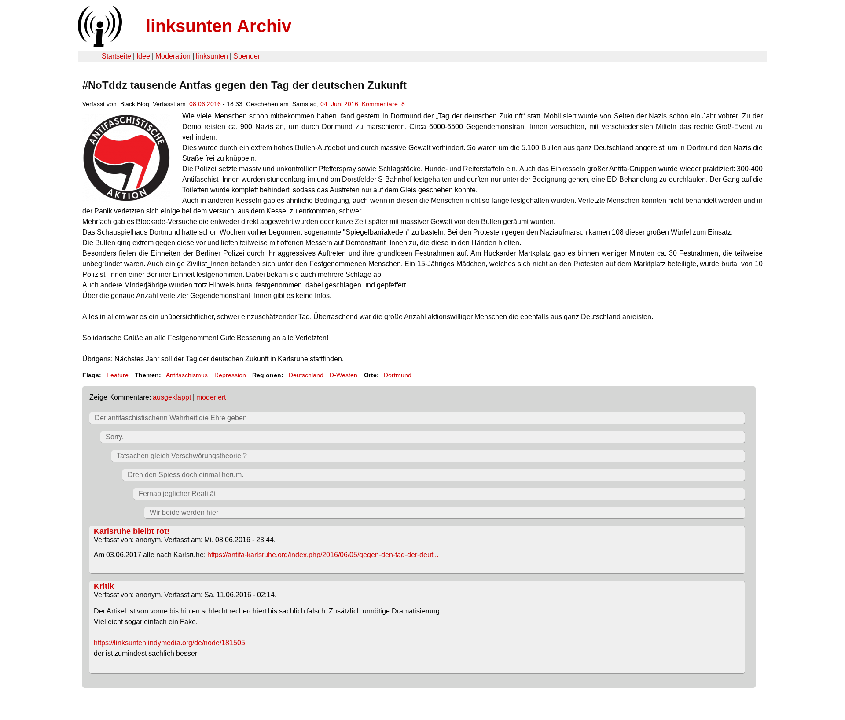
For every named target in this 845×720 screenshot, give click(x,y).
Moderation (173, 56)
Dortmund (397, 374)
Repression (230, 374)
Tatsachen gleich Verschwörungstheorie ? (182, 455)
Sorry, (115, 437)
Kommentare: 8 (383, 103)
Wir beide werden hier (184, 512)
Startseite (116, 56)
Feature (118, 374)
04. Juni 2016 (339, 103)
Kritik (104, 586)
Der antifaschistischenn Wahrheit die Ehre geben (171, 418)
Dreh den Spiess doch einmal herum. (185, 474)
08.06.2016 (205, 103)
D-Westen (343, 374)
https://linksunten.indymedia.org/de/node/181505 (169, 643)
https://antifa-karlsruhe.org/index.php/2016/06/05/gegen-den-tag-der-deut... (322, 554)
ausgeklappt (172, 397)
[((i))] (99, 44)
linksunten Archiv (218, 26)
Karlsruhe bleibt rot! (131, 531)
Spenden (247, 56)
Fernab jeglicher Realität (177, 493)
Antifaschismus (187, 374)
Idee (143, 56)
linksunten (212, 56)
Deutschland (306, 374)
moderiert (211, 397)
